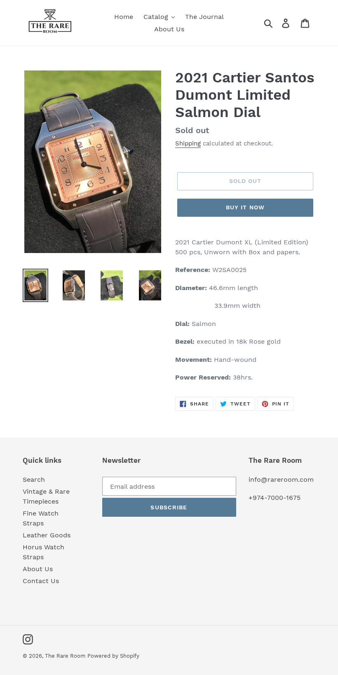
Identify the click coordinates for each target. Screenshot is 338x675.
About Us (38, 569)
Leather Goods (46, 535)
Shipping (188, 143)
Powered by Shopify (113, 656)
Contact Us (41, 581)
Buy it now (245, 207)
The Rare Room (65, 656)
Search (34, 479)
